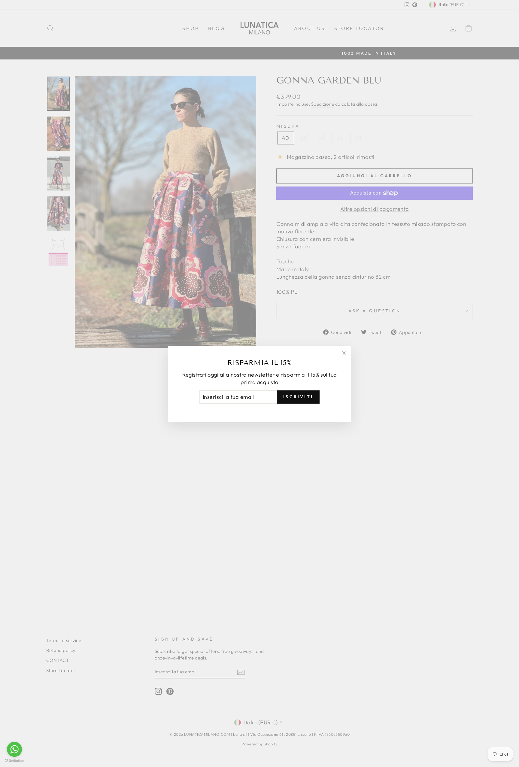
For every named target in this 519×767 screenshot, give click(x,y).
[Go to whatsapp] (14, 749)
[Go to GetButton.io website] (14, 761)
